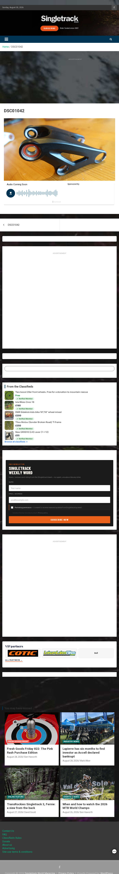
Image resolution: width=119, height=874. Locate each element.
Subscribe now (59, 519)
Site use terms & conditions (17, 851)
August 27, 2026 (15, 812)
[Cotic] (23, 653)
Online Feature (16, 797)
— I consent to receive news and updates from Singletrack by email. (48, 507)
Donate (6, 841)
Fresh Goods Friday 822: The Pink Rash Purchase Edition (30, 750)
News (76, 797)
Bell (96, 653)
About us (7, 844)
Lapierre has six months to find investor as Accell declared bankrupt (84, 752)
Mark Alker (85, 760)
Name (11, 482)
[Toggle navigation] (6, 39)
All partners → (14, 660)
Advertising (8, 848)
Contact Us (8, 830)
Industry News (71, 741)
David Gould (30, 812)
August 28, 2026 (15, 757)
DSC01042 (14, 224)
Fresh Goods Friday (18, 741)
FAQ (4, 834)
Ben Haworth (30, 757)
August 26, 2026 (71, 812)
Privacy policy (43, 513)
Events (67, 797)
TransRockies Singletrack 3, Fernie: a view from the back (31, 806)
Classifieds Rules (12, 837)
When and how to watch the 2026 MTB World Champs (85, 806)
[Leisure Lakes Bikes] (59, 653)
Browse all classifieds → (16, 441)
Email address (15, 494)
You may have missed (18, 708)
